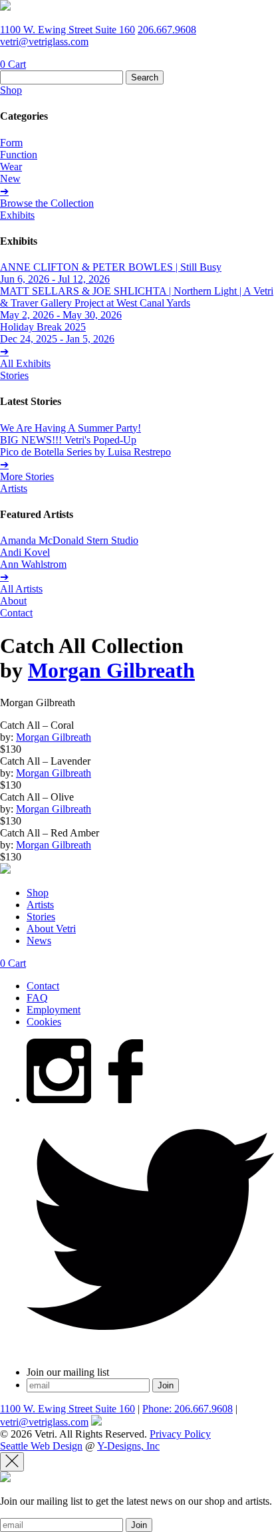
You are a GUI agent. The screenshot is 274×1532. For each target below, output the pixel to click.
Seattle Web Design (41, 1446)
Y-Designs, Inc (128, 1446)
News (39, 940)
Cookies (44, 1021)
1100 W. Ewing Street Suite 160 (67, 29)
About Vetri (51, 928)
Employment (53, 1009)
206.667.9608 (167, 29)
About (13, 600)
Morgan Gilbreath (111, 670)
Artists (13, 488)
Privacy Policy (180, 1434)
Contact (16, 612)
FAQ (37, 997)
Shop (11, 90)
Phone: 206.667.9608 (187, 1408)
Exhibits (17, 215)
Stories (14, 375)
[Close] (12, 1461)
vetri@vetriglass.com (44, 41)
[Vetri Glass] (5, 7)
